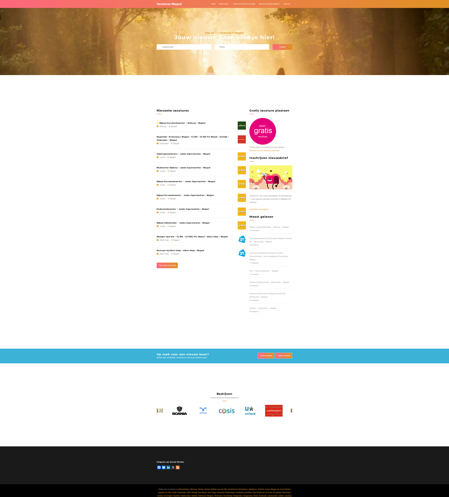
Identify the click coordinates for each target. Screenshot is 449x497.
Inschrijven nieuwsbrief (269, 4)
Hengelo (209, 496)
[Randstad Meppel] (189, 411)
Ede (254, 492)
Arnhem (261, 489)
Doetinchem (230, 492)
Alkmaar (193, 489)
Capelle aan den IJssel (167, 492)
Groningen (168, 496)
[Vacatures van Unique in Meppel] (236, 411)
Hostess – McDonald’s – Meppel (262, 308)
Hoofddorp (227, 496)
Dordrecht (239, 492)
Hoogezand (247, 496)
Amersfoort (232, 489)
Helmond (202, 496)
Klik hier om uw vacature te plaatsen (264, 150)
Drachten (248, 492)
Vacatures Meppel (169, 4)
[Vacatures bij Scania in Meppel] (165, 411)
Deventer (220, 492)
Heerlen (194, 496)
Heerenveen (185, 496)
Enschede (277, 492)
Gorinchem (286, 492)
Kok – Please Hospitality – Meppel (263, 271)
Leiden (281, 496)
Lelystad (287, 496)
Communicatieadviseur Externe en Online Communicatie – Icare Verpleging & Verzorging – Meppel (269, 256)
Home (213, 4)
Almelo (200, 489)
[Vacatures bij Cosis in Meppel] (213, 411)
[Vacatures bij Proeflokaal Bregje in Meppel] (283, 411)
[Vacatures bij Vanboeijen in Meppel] (260, 411)
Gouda (160, 496)
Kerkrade (262, 496)
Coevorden (181, 492)
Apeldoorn (253, 489)
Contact (287, 4)
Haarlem (176, 496)
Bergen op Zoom (278, 489)
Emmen (269, 492)
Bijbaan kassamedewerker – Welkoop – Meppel (269, 227)
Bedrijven (223, 4)
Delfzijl (194, 492)
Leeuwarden (272, 496)
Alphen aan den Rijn (219, 489)
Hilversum (218, 496)
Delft (189, 492)
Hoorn (255, 496)
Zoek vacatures (266, 355)
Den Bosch (202, 492)
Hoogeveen (237, 496)
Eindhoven (261, 492)
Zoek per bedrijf (283, 355)
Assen (267, 489)
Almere (207, 489)
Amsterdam (243, 489)
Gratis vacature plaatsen (244, 4)
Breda (287, 489)
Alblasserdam (183, 489)
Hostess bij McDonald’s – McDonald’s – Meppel (269, 282)
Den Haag (212, 492)
